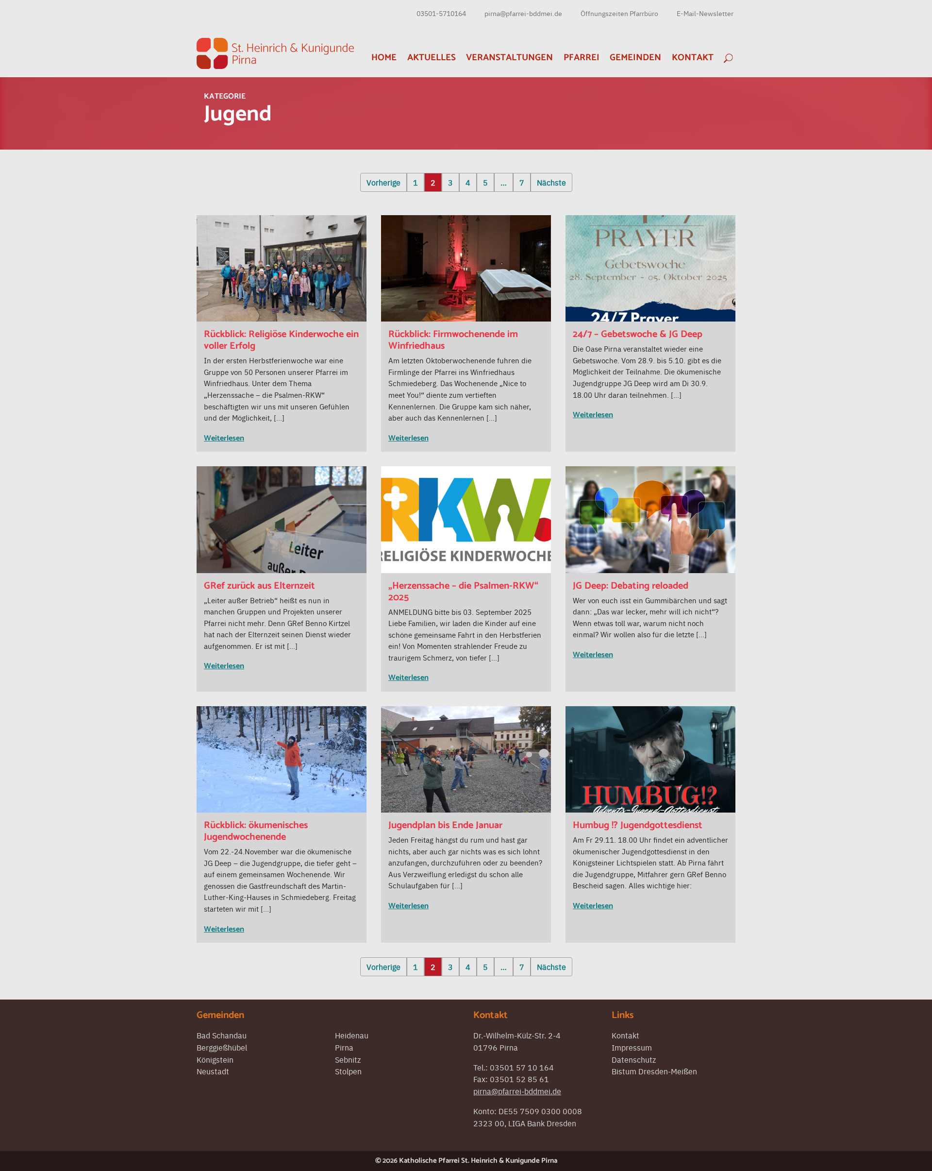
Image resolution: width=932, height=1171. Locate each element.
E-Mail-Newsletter (705, 13)
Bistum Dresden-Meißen (654, 1071)
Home (384, 57)
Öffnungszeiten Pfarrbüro (619, 13)
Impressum (632, 1047)
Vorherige (383, 182)
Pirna (344, 1047)
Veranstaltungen (509, 57)
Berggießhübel (222, 1047)
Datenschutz (634, 1059)
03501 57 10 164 (522, 1067)
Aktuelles (431, 57)
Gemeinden (635, 57)
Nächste (551, 182)
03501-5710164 (441, 13)
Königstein (215, 1059)
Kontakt (693, 57)
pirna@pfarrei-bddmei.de (523, 13)
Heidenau (351, 1035)
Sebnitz (348, 1059)
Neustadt (213, 1071)
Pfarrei (581, 57)
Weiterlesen (224, 438)
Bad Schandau (222, 1035)
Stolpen (348, 1071)
